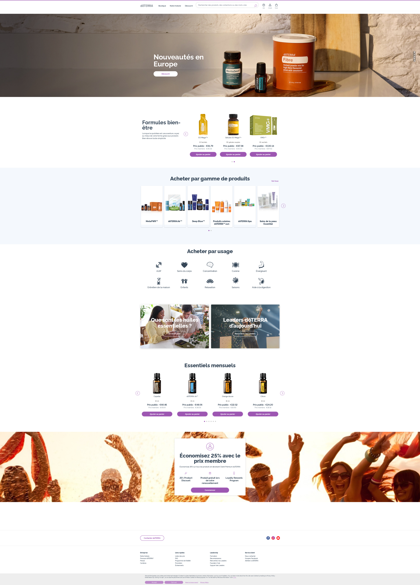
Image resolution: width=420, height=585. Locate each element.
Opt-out (174, 582)
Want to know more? (191, 582)
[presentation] (280, 134)
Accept (154, 582)
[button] (414, 52)
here (234, 577)
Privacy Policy (204, 582)
